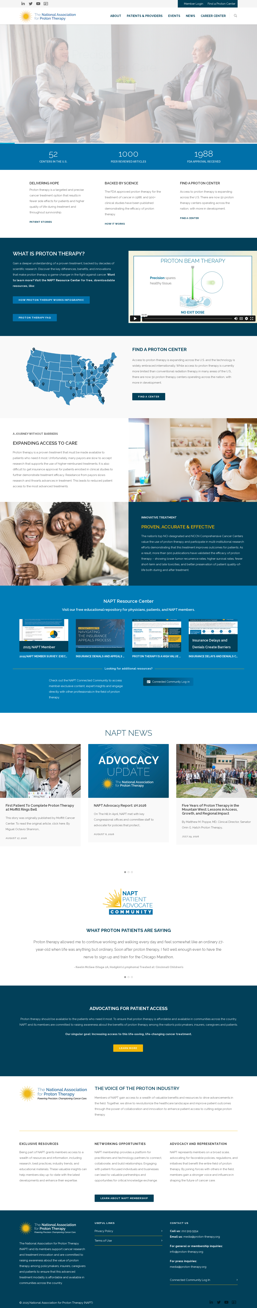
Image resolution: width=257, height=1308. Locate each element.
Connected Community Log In (190, 1280)
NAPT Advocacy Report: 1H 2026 (120, 805)
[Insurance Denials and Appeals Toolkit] (100, 635)
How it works (115, 224)
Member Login (193, 3)
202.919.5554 (189, 1231)
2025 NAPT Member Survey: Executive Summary (53, 656)
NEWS (190, 16)
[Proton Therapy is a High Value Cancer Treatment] (156, 635)
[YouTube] (38, 4)
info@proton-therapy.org (186, 1251)
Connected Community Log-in (171, 681)
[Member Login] (45, 4)
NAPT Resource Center (63, 280)
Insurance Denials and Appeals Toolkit (105, 656)
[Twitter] (30, 4)
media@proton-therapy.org (201, 1236)
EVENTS (174, 16)
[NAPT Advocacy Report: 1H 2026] (128, 771)
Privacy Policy (104, 1231)
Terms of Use (103, 1240)
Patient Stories (41, 222)
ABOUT (115, 16)
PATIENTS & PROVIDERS (145, 16)
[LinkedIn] (23, 4)
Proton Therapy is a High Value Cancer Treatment (170, 656)
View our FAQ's (42, 104)
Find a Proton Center (221, 3)
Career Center (213, 16)
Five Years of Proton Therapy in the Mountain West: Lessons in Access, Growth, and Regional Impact (210, 809)
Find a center (189, 218)
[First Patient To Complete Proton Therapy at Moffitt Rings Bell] (40, 771)
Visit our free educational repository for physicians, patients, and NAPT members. (128, 610)
